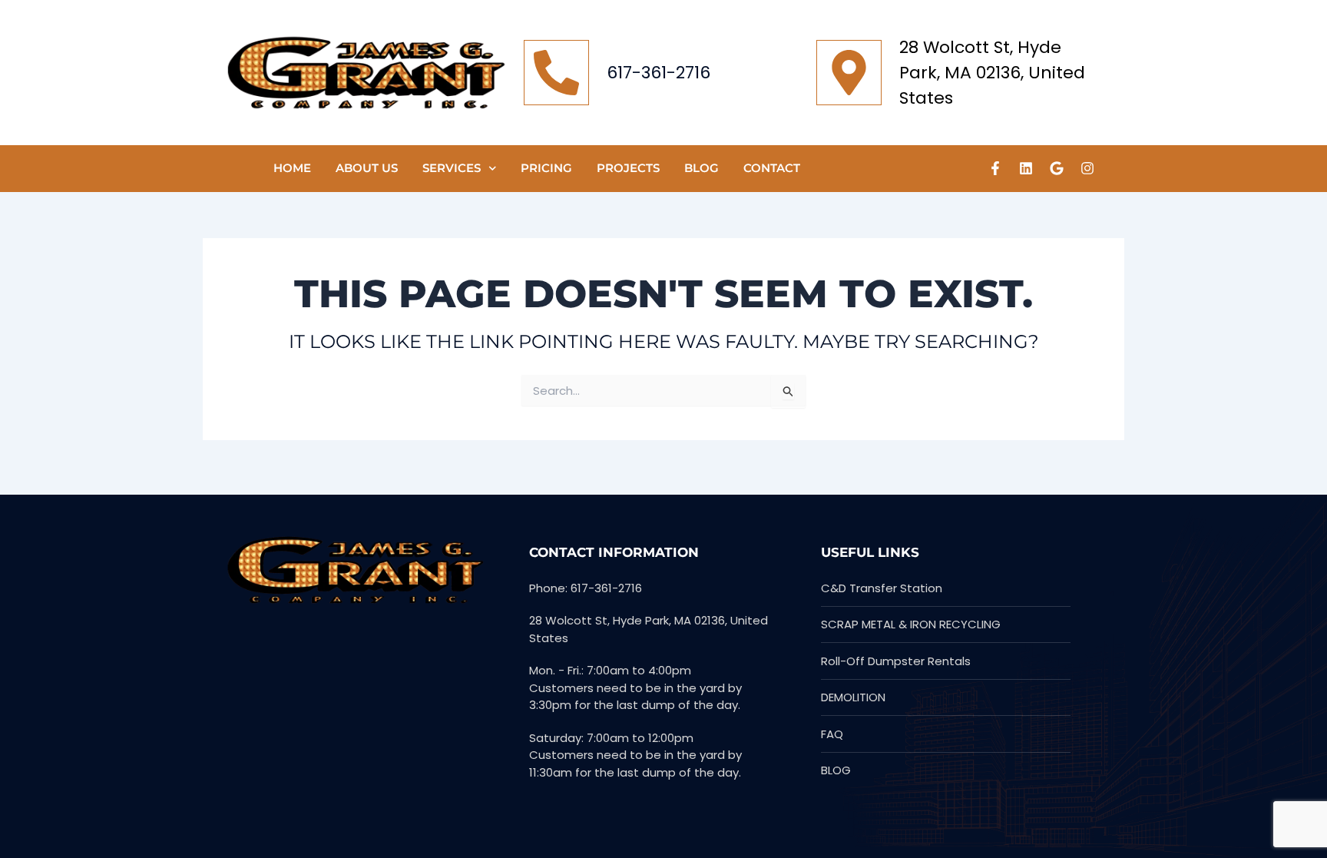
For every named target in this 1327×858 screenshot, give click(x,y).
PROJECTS (628, 168)
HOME (292, 168)
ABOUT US (367, 168)
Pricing (546, 168)
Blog (701, 168)
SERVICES (451, 168)
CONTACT (771, 168)
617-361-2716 (658, 72)
